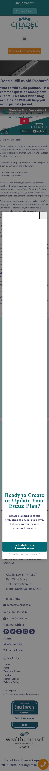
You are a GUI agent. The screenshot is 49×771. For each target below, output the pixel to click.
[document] (24, 385)
